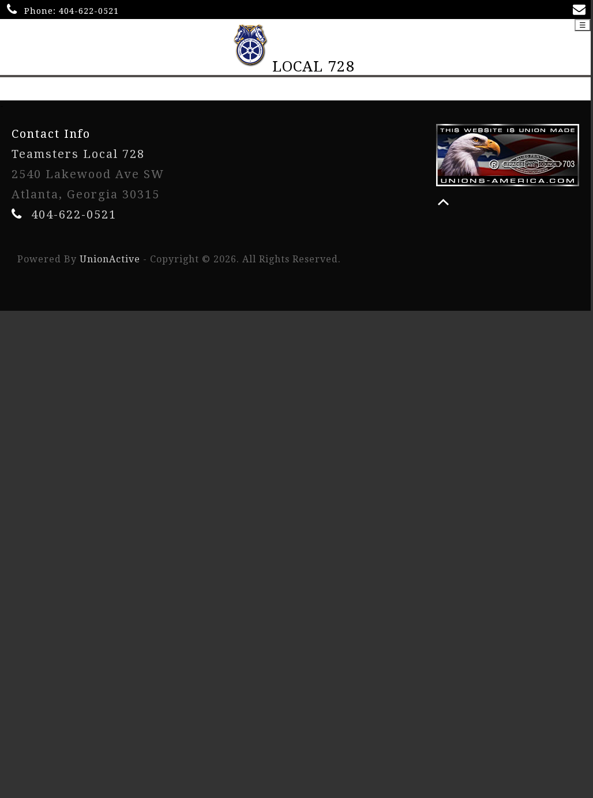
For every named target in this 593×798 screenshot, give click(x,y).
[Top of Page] (443, 202)
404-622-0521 (89, 11)
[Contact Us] (581, 10)
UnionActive (110, 259)
